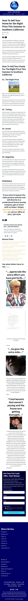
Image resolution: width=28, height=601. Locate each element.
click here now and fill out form (14, 210)
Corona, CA (3, 541)
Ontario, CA (4, 564)
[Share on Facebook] (3, 37)
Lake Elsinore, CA (5, 548)
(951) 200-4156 (16, 12)
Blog (19, 586)
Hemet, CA (3, 545)
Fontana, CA (4, 543)
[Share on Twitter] (6, 37)
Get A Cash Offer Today (8, 14)
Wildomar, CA (4, 566)
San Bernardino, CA (5, 573)
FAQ (23, 582)
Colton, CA (3, 539)
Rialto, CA (3, 571)
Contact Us (18, 14)
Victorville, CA (4, 576)
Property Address (8, 490)
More (23, 14)
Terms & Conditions (16, 508)
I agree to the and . (14, 508)
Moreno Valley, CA (5, 562)
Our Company (7, 584)
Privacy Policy (9, 509)
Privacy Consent (6, 506)
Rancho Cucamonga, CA (7, 569)
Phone (5, 495)
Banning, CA (4, 532)
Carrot (21, 599)
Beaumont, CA (4, 534)
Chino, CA (3, 536)
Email (5, 501)
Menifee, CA (4, 559)
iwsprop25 (6, 34)
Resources (13, 584)
